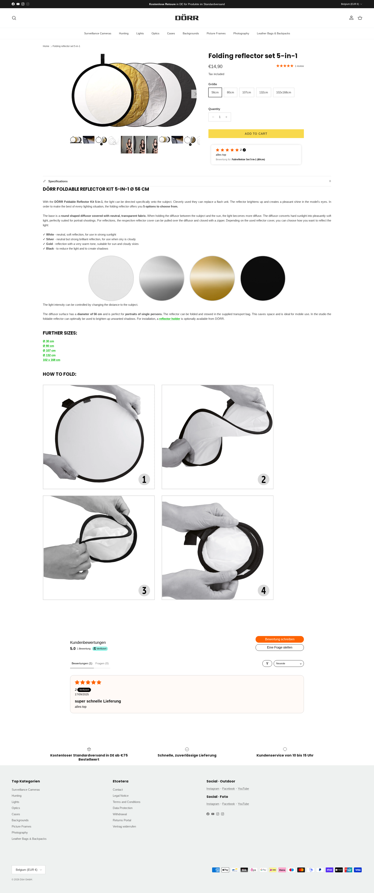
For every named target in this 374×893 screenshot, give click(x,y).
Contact (118, 789)
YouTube (243, 788)
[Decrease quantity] (212, 117)
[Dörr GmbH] (187, 18)
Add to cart (256, 133)
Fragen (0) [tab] (102, 663)
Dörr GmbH (26, 879)
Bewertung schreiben (280, 639)
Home (46, 46)
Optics (155, 33)
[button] (256, 154)
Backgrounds (191, 33)
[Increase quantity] (227, 117)
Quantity (214, 109)
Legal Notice (121, 795)
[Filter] (267, 663)
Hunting (124, 33)
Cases (171, 33)
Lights (140, 33)
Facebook (228, 788)
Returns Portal (122, 820)
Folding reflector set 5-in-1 (66, 46)
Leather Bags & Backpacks (273, 33)
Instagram (212, 788)
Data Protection (122, 808)
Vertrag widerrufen (124, 826)
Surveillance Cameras (97, 33)
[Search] (14, 18)
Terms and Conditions (126, 802)
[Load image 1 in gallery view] (135, 92)
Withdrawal (120, 814)
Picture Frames (216, 33)
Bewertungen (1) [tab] (82, 663)
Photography (241, 33)
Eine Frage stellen (279, 647)
